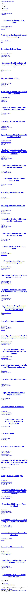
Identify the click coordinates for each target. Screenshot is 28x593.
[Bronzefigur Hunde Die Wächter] (6, 114)
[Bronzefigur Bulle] (5, 426)
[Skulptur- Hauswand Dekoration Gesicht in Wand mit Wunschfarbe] (6, 283)
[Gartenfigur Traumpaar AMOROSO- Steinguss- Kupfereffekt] (6, 414)
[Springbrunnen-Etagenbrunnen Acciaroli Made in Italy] (6, 159)
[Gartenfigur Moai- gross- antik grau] (6, 240)
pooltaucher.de (7, 591)
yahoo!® (11, 589)
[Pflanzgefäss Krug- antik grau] (6, 468)
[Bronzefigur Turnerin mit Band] (6, 314)
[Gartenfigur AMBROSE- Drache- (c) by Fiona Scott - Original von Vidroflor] (6, 484)
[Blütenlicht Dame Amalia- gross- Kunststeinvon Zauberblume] (6, 101)
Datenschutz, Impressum (9, 584)
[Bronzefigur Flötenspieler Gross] (6, 198)
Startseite (5, 8)
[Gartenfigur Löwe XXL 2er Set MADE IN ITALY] (6, 568)
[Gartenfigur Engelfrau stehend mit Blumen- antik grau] (6, 29)
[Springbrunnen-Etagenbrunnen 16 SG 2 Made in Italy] (6, 129)
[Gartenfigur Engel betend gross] (6, 399)
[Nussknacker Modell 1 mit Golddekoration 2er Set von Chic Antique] (6, 344)
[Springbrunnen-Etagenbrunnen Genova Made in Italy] (6, 227)
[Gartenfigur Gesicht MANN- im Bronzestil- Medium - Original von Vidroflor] (6, 144)
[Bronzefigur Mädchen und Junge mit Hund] (6, 498)
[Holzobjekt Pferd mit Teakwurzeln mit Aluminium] (6, 85)
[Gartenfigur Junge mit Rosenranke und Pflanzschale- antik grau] (6, 359)
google (2, 589)
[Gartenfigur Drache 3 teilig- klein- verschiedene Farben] (6, 213)
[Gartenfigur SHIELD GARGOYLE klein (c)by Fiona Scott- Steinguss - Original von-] (6, 455)
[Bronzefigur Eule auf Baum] (6, 42)
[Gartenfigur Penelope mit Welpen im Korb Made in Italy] (6, 269)
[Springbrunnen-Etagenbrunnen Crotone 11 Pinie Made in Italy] (6, 554)
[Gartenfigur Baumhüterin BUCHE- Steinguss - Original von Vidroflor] (6, 330)
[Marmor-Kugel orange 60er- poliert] (6, 14)
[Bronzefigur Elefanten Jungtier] (6, 540)
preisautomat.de (22, 590)
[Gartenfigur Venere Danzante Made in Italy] (6, 172)
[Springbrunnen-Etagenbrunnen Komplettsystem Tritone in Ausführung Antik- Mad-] (6, 300)
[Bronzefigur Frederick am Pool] (6, 185)
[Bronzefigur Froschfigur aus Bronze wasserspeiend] (6, 255)
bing (5, 589)
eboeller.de (15, 590)
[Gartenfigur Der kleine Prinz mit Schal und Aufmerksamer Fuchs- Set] (6, 57)
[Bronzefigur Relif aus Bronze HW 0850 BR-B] (6, 526)
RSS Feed (5, 583)
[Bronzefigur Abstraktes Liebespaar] (6, 372)
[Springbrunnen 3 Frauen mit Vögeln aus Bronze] (6, 386)
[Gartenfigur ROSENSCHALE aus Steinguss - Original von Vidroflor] (6, 513)
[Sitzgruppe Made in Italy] (6, 71)
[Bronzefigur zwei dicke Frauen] (6, 439)
